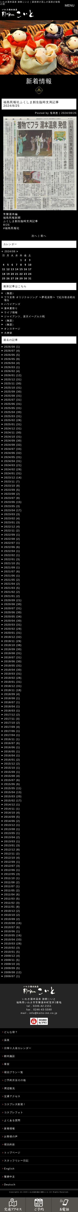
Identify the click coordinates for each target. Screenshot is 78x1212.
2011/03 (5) (12, 898)
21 (17, 274)
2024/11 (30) (12, 432)
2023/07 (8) (12, 498)
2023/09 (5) (12, 490)
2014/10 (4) (12, 812)
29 (21, 278)
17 (30, 269)
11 (3, 269)
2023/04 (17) (13, 510)
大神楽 (8, 332)
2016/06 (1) (12, 747)
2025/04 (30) (13, 412)
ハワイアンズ (12, 304)
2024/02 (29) (13, 469)
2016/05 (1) (12, 751)
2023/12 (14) (13, 477)
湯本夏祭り (11, 308)
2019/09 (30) (13, 649)
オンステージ (12, 328)
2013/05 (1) (12, 833)
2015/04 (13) (13, 792)
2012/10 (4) (12, 857)
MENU (69, 5)
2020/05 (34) (13, 616)
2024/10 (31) (13, 436)
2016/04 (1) (12, 755)
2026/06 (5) (12, 355)
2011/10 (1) (12, 878)
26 (8, 278)
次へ (34, 235)
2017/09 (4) (12, 727)
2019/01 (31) (13, 682)
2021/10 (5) (12, 563)
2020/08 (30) (13, 604)
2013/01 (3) (12, 845)
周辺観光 (9, 1088)
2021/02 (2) (12, 592)
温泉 (7, 1040)
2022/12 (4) (12, 526)
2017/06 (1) (12, 731)
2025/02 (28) (13, 420)
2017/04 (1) (12, 735)
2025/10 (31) (13, 387)
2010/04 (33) (13, 939)
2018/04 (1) (12, 706)
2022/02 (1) (12, 555)
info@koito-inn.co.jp (43, 1013)
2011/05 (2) (12, 890)
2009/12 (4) (12, 956)
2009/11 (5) (12, 960)
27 (12, 278)
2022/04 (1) (12, 551)
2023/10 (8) (12, 485)
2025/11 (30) (12, 383)
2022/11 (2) (12, 530)
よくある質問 (12, 1120)
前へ (43, 235)
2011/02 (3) (12, 902)
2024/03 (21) (13, 465)
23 (25, 274)
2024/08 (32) (13, 445)
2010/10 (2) (12, 915)
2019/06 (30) (13, 661)
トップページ (12, 1152)
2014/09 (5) (12, 817)
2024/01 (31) (13, 473)
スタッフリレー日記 (16, 1160)
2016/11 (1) (12, 739)
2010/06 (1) (12, 931)
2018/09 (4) (12, 694)
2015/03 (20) (13, 796)
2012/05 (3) (12, 874)
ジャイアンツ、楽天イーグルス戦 (24, 316)
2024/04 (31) (13, 461)
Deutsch (9, 1184)
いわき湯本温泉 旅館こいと (15, 2)
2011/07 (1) (12, 886)
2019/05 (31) (13, 665)
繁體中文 (9, 1176)
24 (30, 274)
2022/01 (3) (12, 559)
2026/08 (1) (12, 346)
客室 (7, 1064)
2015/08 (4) (12, 776)
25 (3, 278)
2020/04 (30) (13, 620)
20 (12, 274)
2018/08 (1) (12, 698)
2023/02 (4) (12, 518)
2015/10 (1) (12, 768)
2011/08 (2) (12, 882)
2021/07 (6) (12, 571)
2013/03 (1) (12, 841)
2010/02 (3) (12, 947)
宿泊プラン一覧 (13, 1072)
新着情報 (9, 1128)
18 (3, 274)
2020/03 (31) (13, 624)
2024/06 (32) (13, 453)
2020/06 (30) (13, 612)
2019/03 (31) (13, 673)
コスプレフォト (13, 1112)
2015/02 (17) (13, 800)
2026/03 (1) (12, 367)
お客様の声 (11, 1136)
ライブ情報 (11, 312)
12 (8, 269)
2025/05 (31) (13, 408)
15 (21, 269)
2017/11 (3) (12, 718)
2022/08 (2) (12, 539)
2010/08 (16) (13, 923)
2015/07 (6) (12, 780)
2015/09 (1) (12, 772)
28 (17, 278)
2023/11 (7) (12, 481)
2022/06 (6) (12, 547)
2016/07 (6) (12, 743)
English (9, 1168)
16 (25, 269)
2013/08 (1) (12, 829)
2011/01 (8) (12, 906)
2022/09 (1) (12, 534)
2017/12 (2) (12, 714)
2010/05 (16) (13, 935)
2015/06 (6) (12, 784)
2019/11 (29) (12, 641)
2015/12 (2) (12, 763)
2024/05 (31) (13, 457)
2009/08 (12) (13, 972)
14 (17, 269)
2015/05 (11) (12, 788)
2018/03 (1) (12, 710)
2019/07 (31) (13, 657)
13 (12, 269)
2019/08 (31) (13, 653)
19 (8, 274)
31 (30, 278)
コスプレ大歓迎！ (15, 1104)
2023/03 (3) (12, 514)
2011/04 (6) (12, 894)
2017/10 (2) (12, 722)
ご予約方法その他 (15, 1080)
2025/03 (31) (13, 416)
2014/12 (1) (12, 804)
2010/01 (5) (12, 952)
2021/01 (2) (12, 596)
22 (21, 274)
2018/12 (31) (13, 686)
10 (30, 264)
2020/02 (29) (13, 629)
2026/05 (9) (12, 359)
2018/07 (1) (12, 702)
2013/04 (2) (12, 837)
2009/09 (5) (12, 968)
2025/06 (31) (13, 404)
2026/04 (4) (12, 363)
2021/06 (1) (12, 575)
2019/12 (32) (13, 637)
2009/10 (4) (12, 964)
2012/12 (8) (12, 849)
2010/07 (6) (12, 927)
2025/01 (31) (13, 424)
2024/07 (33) (13, 449)
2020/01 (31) (13, 633)
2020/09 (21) (13, 600)
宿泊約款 (9, 1144)
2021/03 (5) (12, 588)
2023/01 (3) (12, 522)
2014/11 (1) (12, 808)
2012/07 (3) (12, 866)
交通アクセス (12, 1096)
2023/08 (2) (12, 494)
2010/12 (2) (12, 911)
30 (25, 278)
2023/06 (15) (13, 502)
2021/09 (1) (12, 567)
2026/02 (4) (12, 371)
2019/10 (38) (13, 645)
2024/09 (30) (13, 440)
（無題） (9, 293)
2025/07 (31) (13, 399)
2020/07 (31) (13, 608)
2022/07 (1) (12, 543)
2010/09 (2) (12, 919)
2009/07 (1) (12, 976)
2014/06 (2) (12, 821)
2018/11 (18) (12, 690)
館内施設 (9, 1056)
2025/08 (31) (13, 395)
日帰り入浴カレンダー (17, 1048)
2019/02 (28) (13, 678)
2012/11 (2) (12, 853)
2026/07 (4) (12, 350)
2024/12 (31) (13, 428)
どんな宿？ (11, 1032)
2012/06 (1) (12, 870)
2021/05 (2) (12, 579)
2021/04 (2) (12, 583)
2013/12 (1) (12, 825)
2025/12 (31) (13, 379)
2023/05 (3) (12, 506)
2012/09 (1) (12, 862)
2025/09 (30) (13, 391)
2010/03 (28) (13, 943)
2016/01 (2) (12, 759)
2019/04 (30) (13, 669)
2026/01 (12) (13, 375)
